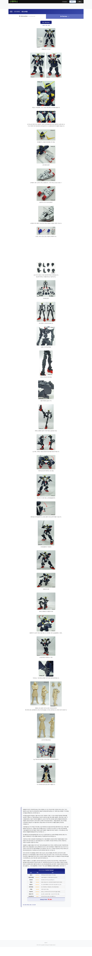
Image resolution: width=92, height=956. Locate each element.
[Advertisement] (46, 6)
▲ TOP (46, 942)
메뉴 (80, 1)
